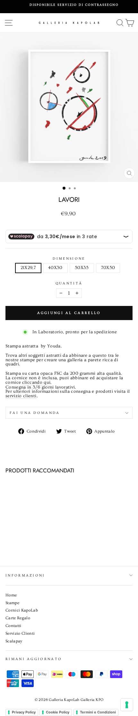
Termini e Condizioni (98, 712)
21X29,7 (28, 267)
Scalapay (13, 641)
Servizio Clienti (20, 633)
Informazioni (25, 575)
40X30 (55, 267)
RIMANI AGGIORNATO (33, 659)
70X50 (108, 267)
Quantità (69, 283)
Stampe (12, 603)
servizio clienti (21, 396)
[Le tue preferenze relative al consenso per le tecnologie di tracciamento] (127, 705)
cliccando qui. (37, 382)
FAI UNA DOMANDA (35, 413)
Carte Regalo (17, 618)
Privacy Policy (24, 712)
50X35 (82, 267)
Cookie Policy (57, 712)
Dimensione (69, 258)
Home (11, 595)
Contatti (13, 625)
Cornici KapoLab (21, 610)
